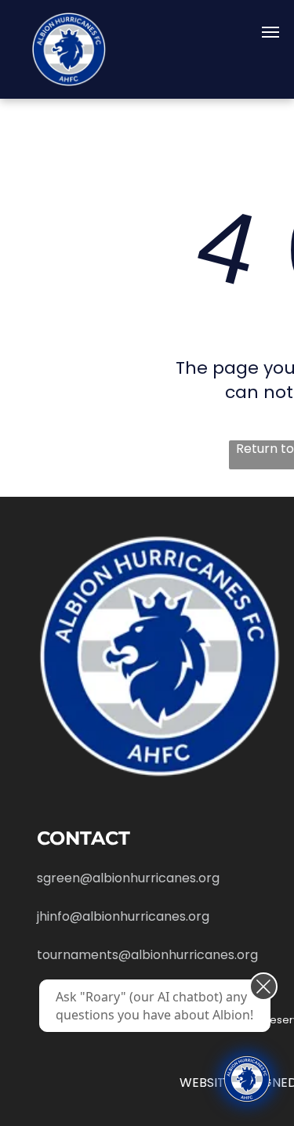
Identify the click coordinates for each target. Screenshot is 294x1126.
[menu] (270, 32)
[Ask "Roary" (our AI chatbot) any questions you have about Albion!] (246, 1078)
